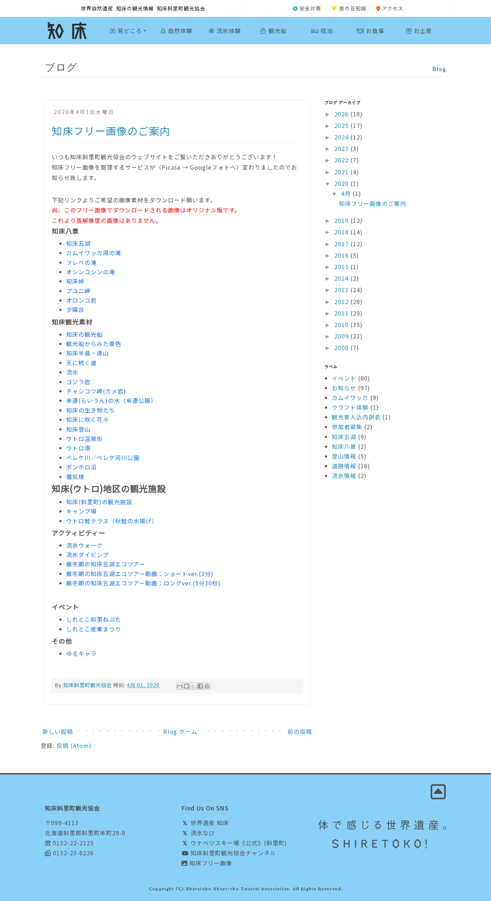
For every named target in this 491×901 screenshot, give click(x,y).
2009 (342, 336)
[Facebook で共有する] (200, 686)
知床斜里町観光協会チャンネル (232, 853)
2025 (342, 125)
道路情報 (344, 465)
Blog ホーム (180, 731)
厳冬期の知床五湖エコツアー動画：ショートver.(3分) (140, 573)
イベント (344, 378)
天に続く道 (81, 362)
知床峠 (75, 281)
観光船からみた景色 (93, 343)
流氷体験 (228, 30)
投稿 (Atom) (74, 745)
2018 (342, 231)
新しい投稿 (57, 731)
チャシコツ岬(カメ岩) (96, 391)
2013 (342, 289)
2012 (342, 301)
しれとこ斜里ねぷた (93, 619)
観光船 (277, 30)
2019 (342, 220)
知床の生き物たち (90, 410)
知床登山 (78, 429)
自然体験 (179, 30)
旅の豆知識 (352, 8)
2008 (342, 347)
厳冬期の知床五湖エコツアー (105, 564)
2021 (342, 171)
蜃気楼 (75, 476)
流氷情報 (344, 475)
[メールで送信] (179, 686)
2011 (342, 313)
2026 (342, 114)
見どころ (129, 30)
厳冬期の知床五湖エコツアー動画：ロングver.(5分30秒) (143, 583)
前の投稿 (300, 731)
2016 (342, 255)
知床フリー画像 (210, 863)
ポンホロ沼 (81, 467)
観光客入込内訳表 (356, 417)
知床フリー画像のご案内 (111, 130)
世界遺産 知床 (209, 822)
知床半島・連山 (87, 353)
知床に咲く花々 (87, 419)
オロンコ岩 (81, 300)
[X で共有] (193, 686)
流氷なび (202, 832)
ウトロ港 (78, 447)
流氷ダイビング (87, 554)
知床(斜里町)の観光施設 (99, 501)
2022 (342, 160)
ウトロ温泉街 (84, 438)
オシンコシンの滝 (90, 271)
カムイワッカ (350, 397)
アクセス (392, 8)
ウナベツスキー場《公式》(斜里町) (238, 842)
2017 (342, 243)
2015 (342, 266)
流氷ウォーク (84, 545)
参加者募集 (347, 426)
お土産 (422, 30)
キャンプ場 (81, 511)
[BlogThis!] (186, 686)
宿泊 (326, 30)
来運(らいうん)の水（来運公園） (111, 400)
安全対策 (310, 8)
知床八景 (344, 446)
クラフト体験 (350, 407)
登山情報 (344, 456)
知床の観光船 (84, 334)
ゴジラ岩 (78, 381)
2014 (342, 278)
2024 (342, 137)
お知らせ (344, 387)
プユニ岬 (78, 290)
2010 (342, 324)
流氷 (72, 372)
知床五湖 (78, 243)
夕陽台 (75, 309)
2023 (342, 148)
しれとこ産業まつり (93, 629)
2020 (342, 183)
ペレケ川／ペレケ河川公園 (102, 457)
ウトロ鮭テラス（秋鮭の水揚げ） (112, 520)
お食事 (374, 30)
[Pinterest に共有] (207, 686)
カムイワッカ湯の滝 (93, 252)
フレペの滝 (81, 262)
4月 (347, 193)
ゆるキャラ (81, 653)
